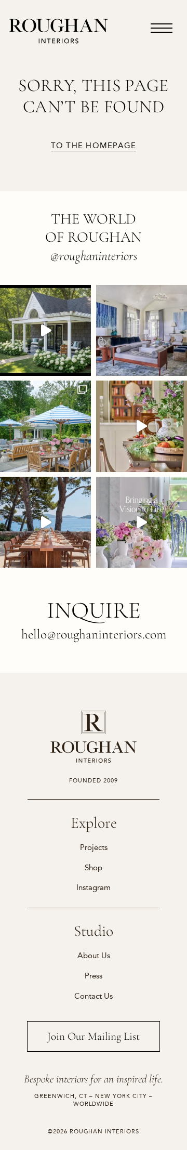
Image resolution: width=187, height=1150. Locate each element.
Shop (93, 867)
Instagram (93, 887)
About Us (93, 955)
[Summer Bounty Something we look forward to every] (141, 426)
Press (93, 976)
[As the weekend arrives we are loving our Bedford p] (45, 330)
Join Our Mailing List (93, 1036)
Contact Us (93, 996)
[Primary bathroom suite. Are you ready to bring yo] (141, 522)
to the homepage (93, 145)
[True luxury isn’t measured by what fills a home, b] (45, 522)
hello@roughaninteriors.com (93, 634)
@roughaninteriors (94, 255)
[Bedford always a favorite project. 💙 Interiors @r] (141, 330)
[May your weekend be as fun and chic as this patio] (45, 426)
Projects (94, 847)
